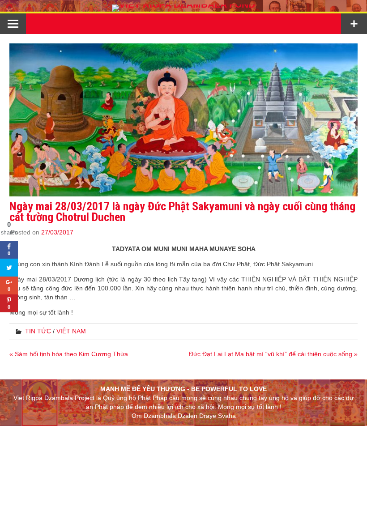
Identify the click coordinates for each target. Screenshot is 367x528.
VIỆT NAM (71, 331)
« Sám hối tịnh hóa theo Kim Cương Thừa (68, 354)
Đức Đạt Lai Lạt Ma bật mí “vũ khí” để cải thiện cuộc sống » (273, 354)
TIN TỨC (38, 331)
